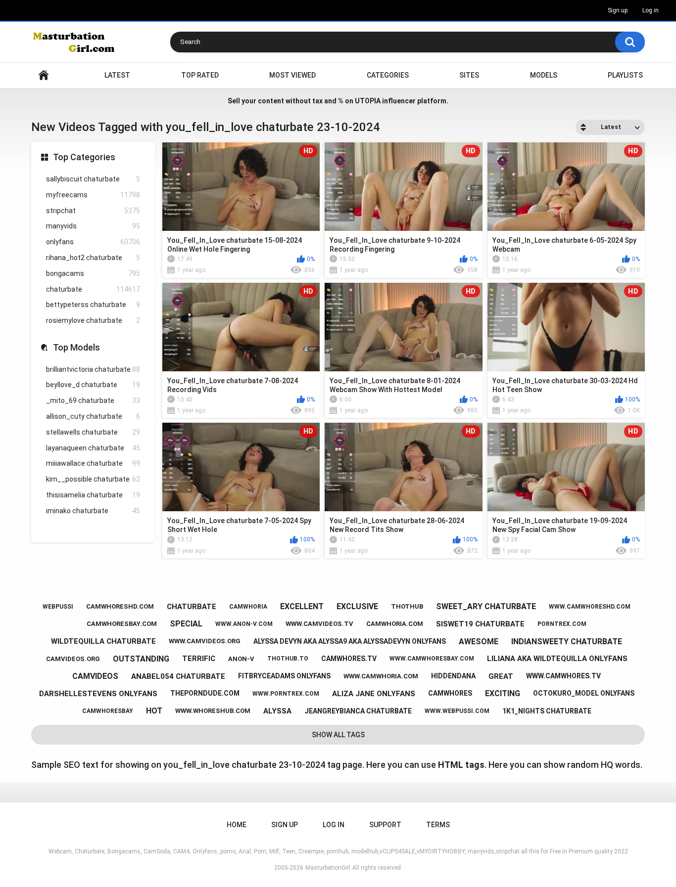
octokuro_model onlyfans (583, 693)
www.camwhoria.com (380, 676)
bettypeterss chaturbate (93, 305)
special (186, 623)
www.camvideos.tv (319, 623)
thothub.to (287, 658)
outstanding (141, 659)
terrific (198, 658)
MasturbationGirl (327, 867)
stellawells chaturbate (93, 432)
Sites (469, 75)
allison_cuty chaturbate (93, 416)
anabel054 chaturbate (178, 676)
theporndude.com (205, 693)
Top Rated (200, 75)
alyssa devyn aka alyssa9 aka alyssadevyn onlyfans (349, 641)
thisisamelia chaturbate (93, 495)
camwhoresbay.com (122, 623)
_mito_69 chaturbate (93, 400)
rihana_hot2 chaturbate (93, 258)
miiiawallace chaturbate (93, 463)
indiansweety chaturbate (566, 641)
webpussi (58, 606)
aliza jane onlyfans (373, 693)
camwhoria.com (394, 623)
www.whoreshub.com (212, 710)
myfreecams (93, 195)
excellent (302, 606)
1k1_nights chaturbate (546, 711)
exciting (502, 693)
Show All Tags (338, 735)
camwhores (450, 693)
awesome (478, 641)
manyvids (93, 226)
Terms (438, 825)
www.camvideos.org (205, 641)
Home (43, 75)
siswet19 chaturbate (480, 624)
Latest (117, 75)
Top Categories (84, 157)
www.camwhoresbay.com (431, 658)
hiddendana (453, 676)
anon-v (241, 659)
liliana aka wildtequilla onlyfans (557, 658)
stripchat (93, 211)
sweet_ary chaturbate (486, 606)
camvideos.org (73, 659)
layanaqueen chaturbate (93, 448)
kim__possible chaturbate (93, 479)
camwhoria (248, 606)
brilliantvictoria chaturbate (93, 369)
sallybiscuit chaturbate (93, 179)
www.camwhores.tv (563, 676)
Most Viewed (292, 75)
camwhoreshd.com (120, 606)
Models (543, 75)
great (500, 676)
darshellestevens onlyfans (98, 693)
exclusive (357, 606)
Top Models (76, 347)
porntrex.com (561, 624)
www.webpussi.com (457, 711)
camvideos (95, 676)
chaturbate (93, 289)
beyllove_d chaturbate (93, 385)
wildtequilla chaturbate (103, 641)
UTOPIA (368, 101)
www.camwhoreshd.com (589, 606)
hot (154, 710)
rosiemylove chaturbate (93, 320)
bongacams (93, 273)
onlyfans (93, 242)
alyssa (277, 711)
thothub (407, 606)
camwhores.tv (349, 659)
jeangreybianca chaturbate (358, 711)
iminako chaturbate (93, 511)
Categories (388, 75)
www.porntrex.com (285, 693)
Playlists (625, 75)
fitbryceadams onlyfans (284, 676)
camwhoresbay (107, 711)
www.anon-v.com (244, 624)
